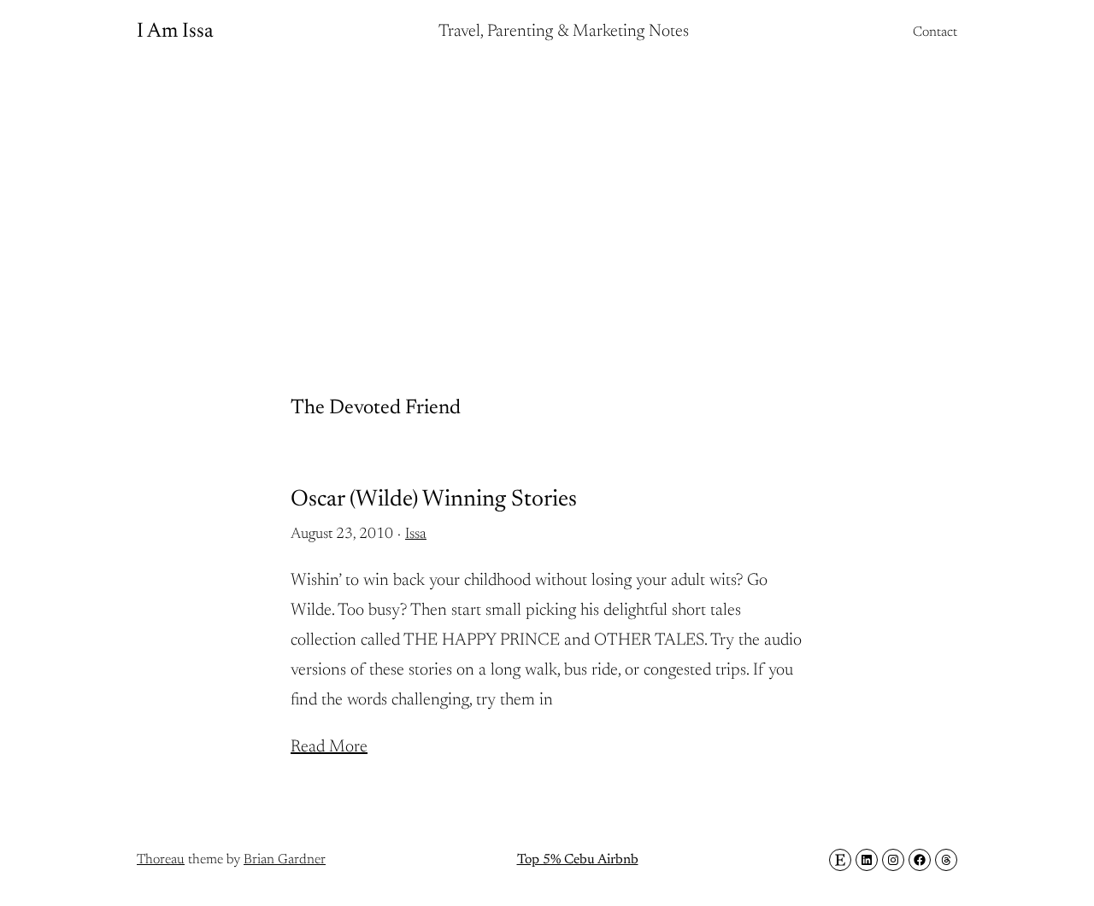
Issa (415, 534)
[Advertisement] (547, 200)
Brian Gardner (285, 860)
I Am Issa (175, 31)
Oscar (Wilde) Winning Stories (434, 499)
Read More (329, 747)
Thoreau (161, 860)
